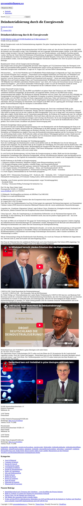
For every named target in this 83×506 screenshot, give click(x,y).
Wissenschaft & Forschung (13, 484)
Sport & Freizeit (10, 480)
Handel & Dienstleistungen (13, 469)
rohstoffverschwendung (16, 449)
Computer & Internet (11, 462)
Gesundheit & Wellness (12, 467)
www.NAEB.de (6, 191)
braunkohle (4, 447)
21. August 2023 (6, 30)
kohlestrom (4, 449)
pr (1, 28)
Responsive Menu (7, 8)
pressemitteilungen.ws (12, 3)
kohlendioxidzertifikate (73, 447)
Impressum (8, 13)
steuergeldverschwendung (47, 449)
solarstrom (28, 449)
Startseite (8, 11)
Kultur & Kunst (10, 475)
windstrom (75, 449)
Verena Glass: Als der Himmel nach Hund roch (20, 495)
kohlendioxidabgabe (58, 447)
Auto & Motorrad (10, 460)
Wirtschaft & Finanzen (12, 482)
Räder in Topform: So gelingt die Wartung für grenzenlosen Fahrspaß (27, 493)
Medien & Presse (10, 477)
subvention (60, 449)
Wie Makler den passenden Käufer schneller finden (21, 497)
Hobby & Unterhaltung (12, 471)
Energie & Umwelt (7, 27)
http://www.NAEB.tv (15, 442)
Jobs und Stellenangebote (13, 473)
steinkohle (35, 449)
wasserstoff (68, 449)
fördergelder (47, 447)
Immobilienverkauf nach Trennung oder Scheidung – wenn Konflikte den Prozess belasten (34, 492)
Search (3, 17)
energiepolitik (13, 447)
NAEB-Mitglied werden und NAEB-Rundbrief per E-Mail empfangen (23, 39)
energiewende (38, 447)
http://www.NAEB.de (16, 420)
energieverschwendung (25, 447)
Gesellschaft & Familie (12, 466)
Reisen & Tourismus (11, 478)
